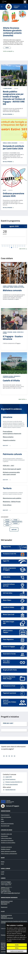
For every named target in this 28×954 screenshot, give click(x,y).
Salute (4, 190)
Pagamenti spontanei (9, 693)
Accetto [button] (17, 945)
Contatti (3, 878)
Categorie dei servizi (6, 830)
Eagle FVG (6, 561)
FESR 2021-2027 (8, 723)
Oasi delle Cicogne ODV (8, 622)
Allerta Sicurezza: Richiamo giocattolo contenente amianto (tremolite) (12, 31)
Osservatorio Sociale (9, 654)
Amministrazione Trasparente (9, 897)
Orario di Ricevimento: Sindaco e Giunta (9, 702)
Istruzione (7, 417)
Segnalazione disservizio (7, 918)
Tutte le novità (8, 51)
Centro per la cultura (19, 287)
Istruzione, (21, 286)
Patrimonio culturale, (12, 286)
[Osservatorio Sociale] (22, 654)
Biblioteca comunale (12, 290)
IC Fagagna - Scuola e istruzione (13, 338)
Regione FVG (7, 547)
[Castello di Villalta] (22, 608)
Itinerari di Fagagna (9, 646)
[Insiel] (4, 952)
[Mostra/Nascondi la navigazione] (2, 6)
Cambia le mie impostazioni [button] (16, 951)
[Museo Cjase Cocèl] (22, 615)
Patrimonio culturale (12, 454)
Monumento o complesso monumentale (11, 376)
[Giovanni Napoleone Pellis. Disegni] (22, 678)
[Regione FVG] (22, 547)
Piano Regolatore (8, 639)
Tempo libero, (6, 287)
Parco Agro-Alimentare (6, 662)
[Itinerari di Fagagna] (22, 647)
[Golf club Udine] (22, 594)
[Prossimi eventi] (25, 226)
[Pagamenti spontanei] (22, 693)
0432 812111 (13, 782)
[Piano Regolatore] (22, 640)
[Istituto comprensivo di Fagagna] (22, 569)
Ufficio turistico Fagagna (8, 631)
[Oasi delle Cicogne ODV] (22, 623)
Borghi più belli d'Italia (10, 670)
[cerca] (25, 7)
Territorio (7, 488)
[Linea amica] (22, 577)
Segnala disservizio (10, 789)
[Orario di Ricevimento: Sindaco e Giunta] (22, 702)
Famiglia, (5, 143)
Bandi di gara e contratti (7, 901)
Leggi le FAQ (8, 777)
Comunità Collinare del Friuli (9, 585)
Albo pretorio (4, 904)
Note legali (4, 944)
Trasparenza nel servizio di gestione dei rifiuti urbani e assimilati (14, 922)
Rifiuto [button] (16, 948)
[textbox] (11, 756)
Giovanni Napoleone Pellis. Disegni (9, 678)
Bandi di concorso (5, 902)
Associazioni (14, 143)
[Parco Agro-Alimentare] (22, 662)
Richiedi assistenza (10, 779)
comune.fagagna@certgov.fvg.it (11, 893)
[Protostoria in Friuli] (22, 686)
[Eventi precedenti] (3, 226)
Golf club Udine (7, 593)
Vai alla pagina (7, 114)
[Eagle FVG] (22, 561)
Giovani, (9, 143)
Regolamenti (4, 907)
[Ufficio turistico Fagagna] (22, 632)
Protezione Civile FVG (9, 554)
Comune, (5, 286)
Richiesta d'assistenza (6, 915)
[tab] (2, 245)
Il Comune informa (7, 88)
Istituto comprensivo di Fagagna (9, 569)
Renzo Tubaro (7, 600)
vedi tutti (14, 529)
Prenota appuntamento (11, 784)
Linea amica (6, 577)
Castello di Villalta (11, 380)
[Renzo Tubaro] (22, 601)
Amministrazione (5, 811)
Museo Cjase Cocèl (8, 614)
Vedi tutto (22, 249)
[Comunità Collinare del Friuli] (22, 586)
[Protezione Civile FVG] (22, 554)
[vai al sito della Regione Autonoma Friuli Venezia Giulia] (4, 1)
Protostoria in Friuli (9, 686)
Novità (2, 857)
